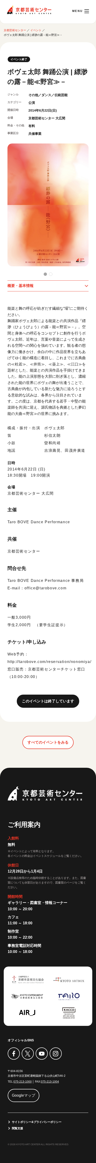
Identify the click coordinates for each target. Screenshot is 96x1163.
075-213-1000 (23, 1081)
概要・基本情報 (20, 286)
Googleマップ (23, 1095)
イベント (35, 30)
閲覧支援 (17, 1128)
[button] (45, 274)
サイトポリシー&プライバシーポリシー (37, 1122)
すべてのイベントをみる (48, 742)
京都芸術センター (29, 10)
